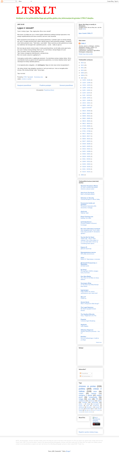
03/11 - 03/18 (86, 159)
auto (89, 399)
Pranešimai (84, 373)
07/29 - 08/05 (86, 126)
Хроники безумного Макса (89, 186)
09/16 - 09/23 (86, 113)
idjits (86, 410)
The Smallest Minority (87, 314)
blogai (88, 404)
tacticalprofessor (86, 222)
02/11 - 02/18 (86, 169)
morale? (97, 407)
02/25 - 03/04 (86, 164)
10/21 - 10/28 (86, 100)
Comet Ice (83, 298)
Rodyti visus (99, 342)
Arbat (82, 257)
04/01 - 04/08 (86, 151)
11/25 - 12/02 (86, 90)
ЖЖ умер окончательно (87, 254)
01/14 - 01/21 (86, 171)
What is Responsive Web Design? (90, 303)
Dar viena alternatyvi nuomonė (90, 228)
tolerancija (91, 401)
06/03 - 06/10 (86, 138)
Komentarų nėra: (39, 77)
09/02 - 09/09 (86, 118)
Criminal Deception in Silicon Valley (90, 199)
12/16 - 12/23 (86, 85)
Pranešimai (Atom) (49, 90)
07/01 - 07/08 (86, 131)
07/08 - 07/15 (86, 128)
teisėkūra (88, 408)
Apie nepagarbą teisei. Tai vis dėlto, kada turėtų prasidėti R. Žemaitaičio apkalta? (90, 231)
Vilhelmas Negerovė (87, 330)
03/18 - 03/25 (86, 156)
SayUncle (84, 324)
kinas (89, 410)
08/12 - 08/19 (86, 123)
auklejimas (82, 401)
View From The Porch (87, 192)
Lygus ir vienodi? (25, 28)
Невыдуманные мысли (88, 252)
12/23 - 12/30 (86, 82)
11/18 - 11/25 (86, 92)
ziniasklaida (93, 397)
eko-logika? (96, 404)
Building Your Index (86, 218)
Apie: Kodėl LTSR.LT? (86, 33)
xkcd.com (84, 211)
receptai (80, 411)
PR (97, 399)
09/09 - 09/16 (86, 116)
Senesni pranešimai (66, 85)
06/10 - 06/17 (86, 136)
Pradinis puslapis (45, 85)
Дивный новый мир (86, 248)
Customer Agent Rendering (88, 321)
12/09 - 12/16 (86, 87)
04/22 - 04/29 (86, 146)
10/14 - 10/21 (86, 103)
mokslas (84, 402)
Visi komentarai (85, 376)
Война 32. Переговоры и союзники (90, 259)
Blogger (68, 451)
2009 (82, 73)
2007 (82, 78)
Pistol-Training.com (87, 216)
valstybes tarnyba (88, 411)
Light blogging (84, 326)
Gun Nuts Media (86, 276)
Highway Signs (85, 213)
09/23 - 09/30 (86, 110)
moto (87, 405)
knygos (81, 405)
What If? (83, 297)
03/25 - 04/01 (86, 154)
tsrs (94, 408)
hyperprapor (85, 290)
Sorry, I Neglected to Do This (88, 315)
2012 (82, 65)
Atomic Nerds (85, 302)
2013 (82, 62)
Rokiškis (83, 336)
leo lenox (84, 269)
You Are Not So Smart (87, 237)
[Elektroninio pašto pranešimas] (46, 77)
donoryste (81, 407)
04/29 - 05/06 (86, 143)
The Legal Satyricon (87, 307)
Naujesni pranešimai (24, 85)
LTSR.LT (36, 10)
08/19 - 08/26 (86, 121)
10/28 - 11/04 (86, 98)
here (83, 29)
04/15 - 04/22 (86, 149)
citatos (81, 393)
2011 (82, 67)
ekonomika (95, 402)
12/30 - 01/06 (86, 80)
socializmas (96, 405)
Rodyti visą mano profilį (85, 54)
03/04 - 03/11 (86, 161)
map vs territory (96, 410)
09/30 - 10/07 (86, 105)
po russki (81, 408)
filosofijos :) (90, 407)
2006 (82, 175)
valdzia (100, 401)
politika (82, 389)
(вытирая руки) (85, 266)
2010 (82, 70)
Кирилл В (84, 247)
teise (95, 391)
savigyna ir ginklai (85, 395)
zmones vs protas (26, 79)
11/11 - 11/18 (86, 95)
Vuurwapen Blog (86, 283)
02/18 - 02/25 (86, 166)
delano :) (81, 404)
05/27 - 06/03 (86, 141)
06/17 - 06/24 (86, 133)
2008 (82, 75)
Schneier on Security (87, 198)
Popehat (83, 319)
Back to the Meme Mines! (88, 194)
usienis (93, 393)
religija (81, 399)
